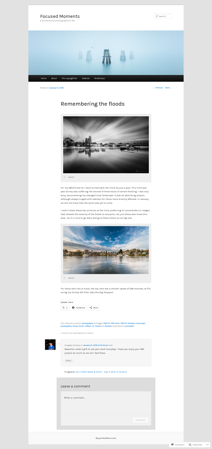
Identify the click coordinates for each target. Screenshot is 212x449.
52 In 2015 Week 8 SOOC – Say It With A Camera (101, 371)
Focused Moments (60, 16)
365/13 (124, 323)
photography (87, 323)
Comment (140, 420)
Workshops (99, 78)
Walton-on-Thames (93, 326)
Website (86, 78)
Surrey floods (78, 326)
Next (168, 88)
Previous (158, 88)
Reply (69, 360)
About (54, 78)
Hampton (131, 323)
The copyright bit (69, 78)
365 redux (115, 323)
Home (43, 78)
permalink (129, 326)
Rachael (108, 326)
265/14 (107, 323)
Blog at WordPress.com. (106, 438)
